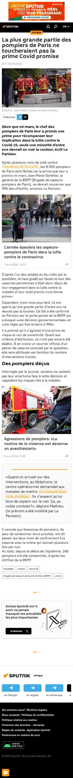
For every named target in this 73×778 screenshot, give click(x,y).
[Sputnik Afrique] (11, 28)
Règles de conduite (13, 730)
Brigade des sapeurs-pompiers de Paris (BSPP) (27, 575)
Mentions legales (37, 710)
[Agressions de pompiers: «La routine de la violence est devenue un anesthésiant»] (36, 410)
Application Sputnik (38, 730)
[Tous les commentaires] (5, 772)
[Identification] (48, 26)
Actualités (8, 568)
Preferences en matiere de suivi (21, 735)
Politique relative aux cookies (19, 720)
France (21, 568)
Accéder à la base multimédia (43, 110)
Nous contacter (11, 715)
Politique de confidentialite (38, 715)
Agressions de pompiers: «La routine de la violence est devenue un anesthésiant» (36, 443)
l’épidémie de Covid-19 (20, 167)
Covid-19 (33, 568)
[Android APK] (13, 745)
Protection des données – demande (23, 725)
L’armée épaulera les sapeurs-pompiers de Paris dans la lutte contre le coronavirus (32, 252)
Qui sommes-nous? (13, 710)
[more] (67, 264)
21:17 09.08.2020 (12, 63)
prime (58, 575)
